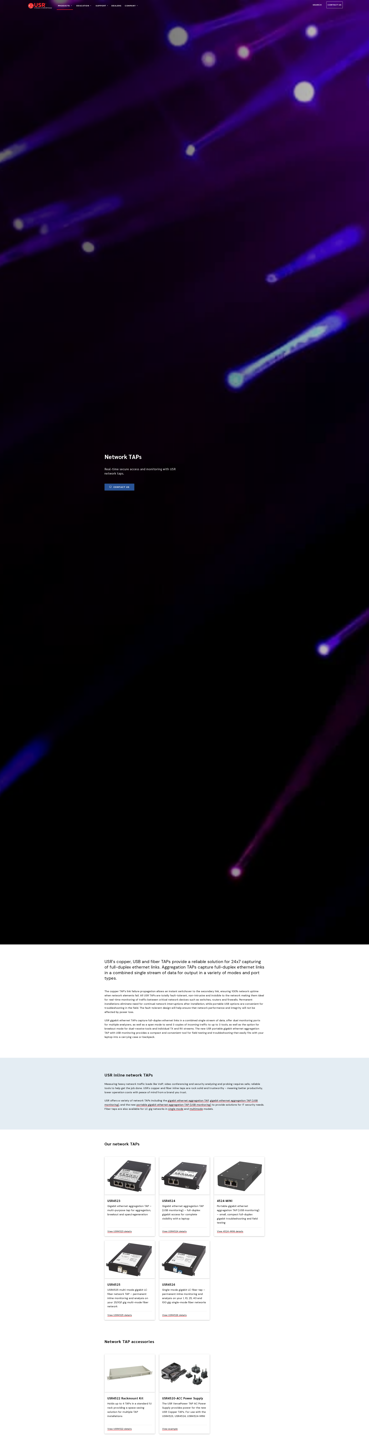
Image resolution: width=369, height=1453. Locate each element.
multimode (196, 1109)
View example (170, 1428)
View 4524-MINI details (230, 1231)
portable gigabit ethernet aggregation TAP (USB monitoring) (174, 1104)
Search (317, 5)
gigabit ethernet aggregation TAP (188, 1100)
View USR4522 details (119, 1428)
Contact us (334, 5)
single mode (175, 1109)
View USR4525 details (119, 1315)
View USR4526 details (174, 1315)
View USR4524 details (174, 1231)
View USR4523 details (119, 1231)
